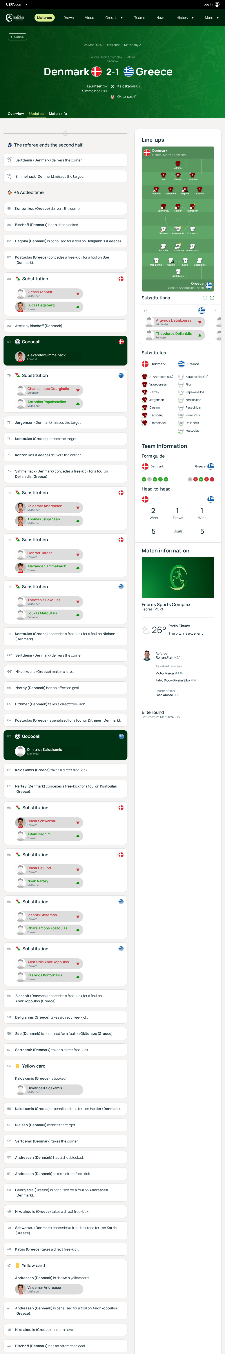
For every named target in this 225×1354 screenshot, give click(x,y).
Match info (58, 114)
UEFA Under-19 (14, 17)
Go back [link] (19, 37)
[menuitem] (44, 17)
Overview (16, 114)
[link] (44, 17)
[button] (114, 17)
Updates (36, 114)
